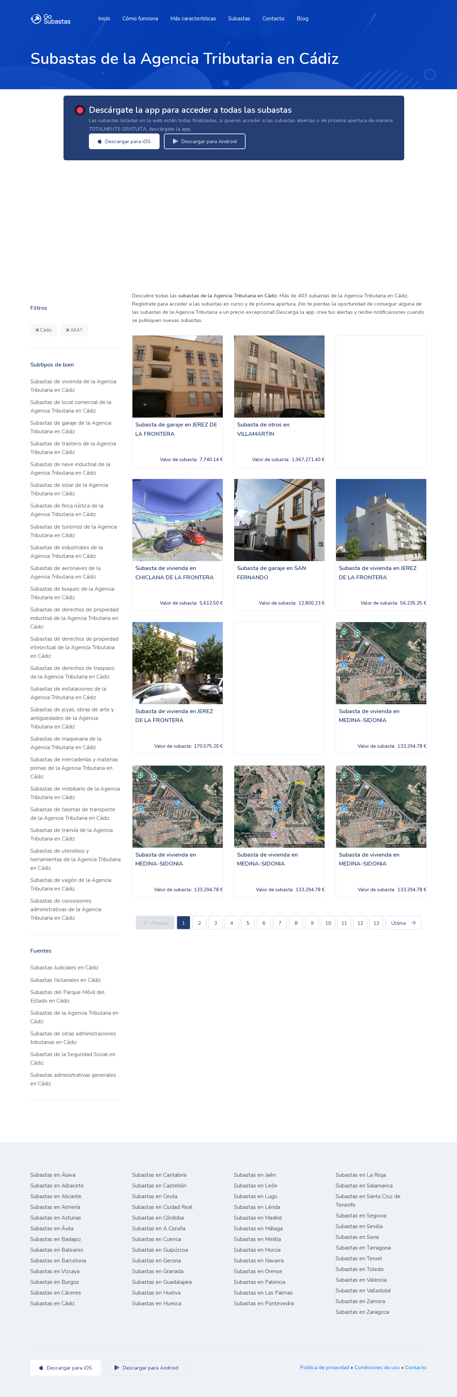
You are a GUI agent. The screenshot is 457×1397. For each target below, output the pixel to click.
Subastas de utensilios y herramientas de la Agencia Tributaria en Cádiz (75, 859)
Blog (302, 18)
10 (328, 923)
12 (360, 923)
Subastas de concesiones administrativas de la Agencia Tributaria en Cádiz (65, 909)
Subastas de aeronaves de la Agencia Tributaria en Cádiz (65, 572)
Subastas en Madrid (258, 1217)
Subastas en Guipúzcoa (160, 1250)
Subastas (239, 18)
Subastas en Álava (52, 1175)
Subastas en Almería (55, 1207)
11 (344, 923)
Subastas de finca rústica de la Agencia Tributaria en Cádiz (67, 510)
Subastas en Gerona (156, 1260)
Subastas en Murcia (257, 1250)
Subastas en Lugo (255, 1196)
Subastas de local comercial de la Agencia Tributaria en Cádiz (70, 406)
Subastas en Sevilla (359, 1226)
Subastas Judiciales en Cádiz (64, 967)
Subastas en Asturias (55, 1217)
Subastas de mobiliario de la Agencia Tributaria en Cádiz (75, 793)
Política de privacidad (324, 1367)
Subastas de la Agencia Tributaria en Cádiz (74, 1017)
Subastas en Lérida (257, 1207)
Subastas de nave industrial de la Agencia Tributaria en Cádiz (70, 468)
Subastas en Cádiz (52, 1303)
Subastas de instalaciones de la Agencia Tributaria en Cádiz (68, 693)
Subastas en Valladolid (363, 1290)
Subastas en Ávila (52, 1228)
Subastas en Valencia (361, 1279)
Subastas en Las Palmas (263, 1292)
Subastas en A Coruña (158, 1228)
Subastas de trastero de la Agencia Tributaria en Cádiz (73, 448)
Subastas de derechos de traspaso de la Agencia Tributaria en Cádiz (72, 672)
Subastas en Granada (158, 1271)
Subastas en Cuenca (156, 1239)
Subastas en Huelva (156, 1292)
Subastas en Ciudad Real (162, 1207)
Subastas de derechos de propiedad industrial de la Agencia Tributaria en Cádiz (74, 618)
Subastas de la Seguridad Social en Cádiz (72, 1058)
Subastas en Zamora (360, 1301)
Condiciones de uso (377, 1367)
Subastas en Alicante (55, 1196)
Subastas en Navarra (259, 1260)
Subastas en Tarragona (363, 1247)
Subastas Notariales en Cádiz (65, 980)
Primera (160, 923)
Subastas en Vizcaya (55, 1271)
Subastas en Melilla (257, 1239)
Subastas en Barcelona (58, 1260)
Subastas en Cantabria (159, 1175)
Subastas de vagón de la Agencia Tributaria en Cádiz (70, 884)
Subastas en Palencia (259, 1282)
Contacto (273, 18)
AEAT (75, 330)
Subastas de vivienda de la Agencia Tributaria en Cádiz (73, 386)
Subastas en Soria (357, 1237)
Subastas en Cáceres (55, 1292)
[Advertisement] (239, 224)
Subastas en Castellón (159, 1185)
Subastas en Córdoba (158, 1217)
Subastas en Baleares (56, 1250)
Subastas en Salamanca (364, 1185)
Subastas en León (255, 1185)
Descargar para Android (208, 141)
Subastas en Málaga (258, 1228)
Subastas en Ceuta (154, 1196)
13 (376, 923)
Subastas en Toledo (360, 1269)
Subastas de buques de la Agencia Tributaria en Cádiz (72, 593)
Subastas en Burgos (54, 1282)
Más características (193, 18)
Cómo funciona (140, 18)
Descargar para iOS (127, 141)
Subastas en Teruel (359, 1258)
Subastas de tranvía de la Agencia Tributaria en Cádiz (71, 834)
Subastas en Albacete (57, 1185)
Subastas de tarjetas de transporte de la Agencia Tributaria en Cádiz (72, 814)
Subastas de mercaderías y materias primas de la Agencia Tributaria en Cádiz (74, 768)
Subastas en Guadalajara (162, 1282)
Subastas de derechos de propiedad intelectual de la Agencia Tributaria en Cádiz (74, 647)
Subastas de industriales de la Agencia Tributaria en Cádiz (66, 552)
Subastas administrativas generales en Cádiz (73, 1079)
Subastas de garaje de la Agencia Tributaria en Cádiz (70, 427)
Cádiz (45, 330)
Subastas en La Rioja (361, 1175)
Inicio (104, 18)
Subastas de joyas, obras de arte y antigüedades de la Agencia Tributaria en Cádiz (72, 718)
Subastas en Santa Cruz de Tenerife (368, 1201)
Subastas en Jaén (255, 1175)
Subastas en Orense (258, 1271)
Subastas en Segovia (361, 1215)
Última (398, 923)
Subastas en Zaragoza (362, 1312)
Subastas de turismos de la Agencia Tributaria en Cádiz (73, 531)
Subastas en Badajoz (55, 1239)
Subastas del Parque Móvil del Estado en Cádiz (67, 996)
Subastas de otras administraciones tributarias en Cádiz (73, 1038)
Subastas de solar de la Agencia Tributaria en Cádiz (69, 489)
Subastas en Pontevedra (264, 1303)
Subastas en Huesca (156, 1303)
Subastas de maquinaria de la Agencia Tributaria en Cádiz (65, 743)
